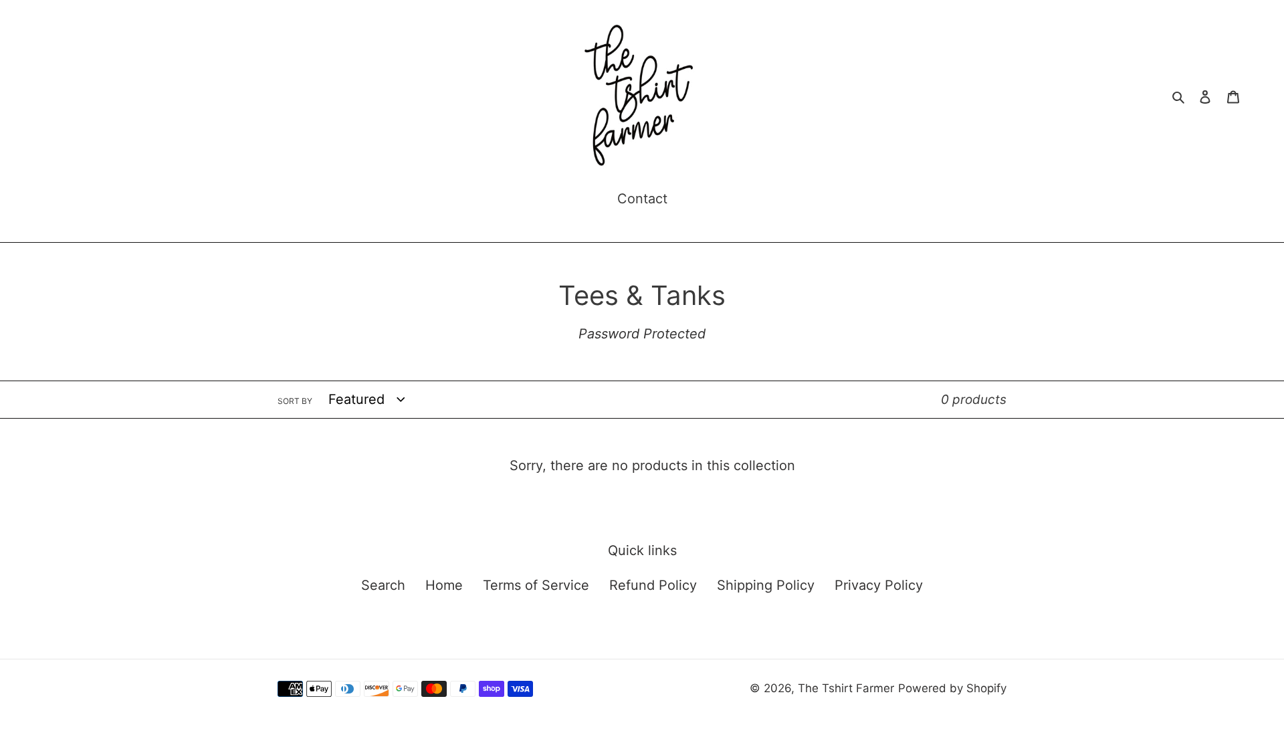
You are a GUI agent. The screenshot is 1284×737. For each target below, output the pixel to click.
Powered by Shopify (952, 688)
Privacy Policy (879, 585)
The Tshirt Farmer (846, 688)
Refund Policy (653, 585)
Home (444, 585)
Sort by (295, 401)
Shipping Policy (766, 585)
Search (383, 585)
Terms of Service (536, 585)
